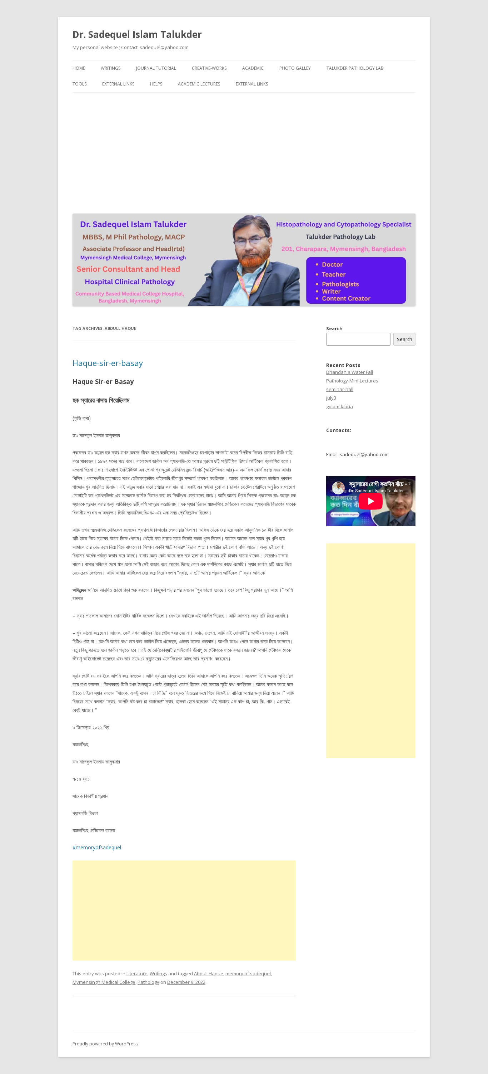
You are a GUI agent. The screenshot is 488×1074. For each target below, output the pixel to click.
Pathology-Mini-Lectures (352, 380)
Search (334, 328)
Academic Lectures (199, 84)
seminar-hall (339, 389)
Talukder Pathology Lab (355, 68)
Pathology (148, 982)
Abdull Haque (208, 973)
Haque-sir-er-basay (108, 362)
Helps (156, 84)
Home (79, 68)
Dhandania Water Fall (349, 372)
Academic (253, 68)
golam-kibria (339, 406)
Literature (137, 973)
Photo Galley (295, 68)
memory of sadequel (248, 973)
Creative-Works (209, 68)
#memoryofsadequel (97, 847)
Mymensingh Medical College (104, 982)
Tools (79, 84)
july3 (331, 398)
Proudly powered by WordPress (105, 1044)
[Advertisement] (244, 151)
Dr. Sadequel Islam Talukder (137, 34)
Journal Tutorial (156, 68)
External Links (118, 84)
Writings (110, 68)
